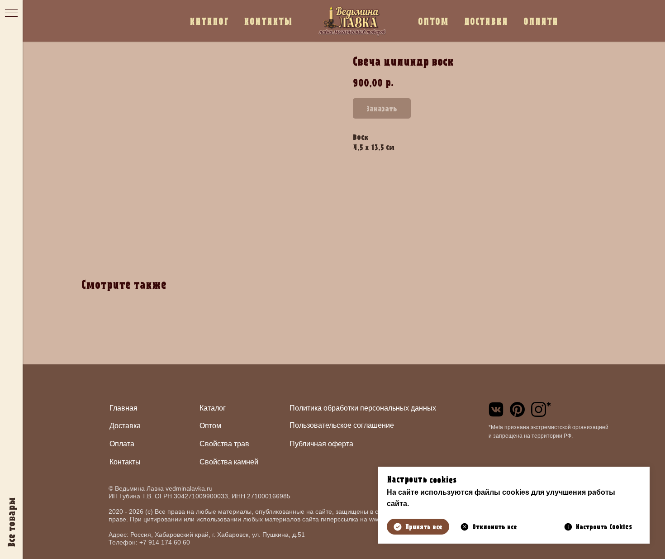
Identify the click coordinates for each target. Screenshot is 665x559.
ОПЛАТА (540, 21)
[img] (496, 409)
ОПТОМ (433, 21)
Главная (123, 408)
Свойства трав (224, 444)
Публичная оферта (321, 444)
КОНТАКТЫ (268, 21)
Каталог (213, 408)
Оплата (121, 444)
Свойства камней (229, 462)
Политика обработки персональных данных (363, 408)
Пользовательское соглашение (342, 425)
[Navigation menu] (11, 13)
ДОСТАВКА (486, 21)
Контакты (125, 462)
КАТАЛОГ (209, 21)
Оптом (210, 426)
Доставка (125, 426)
